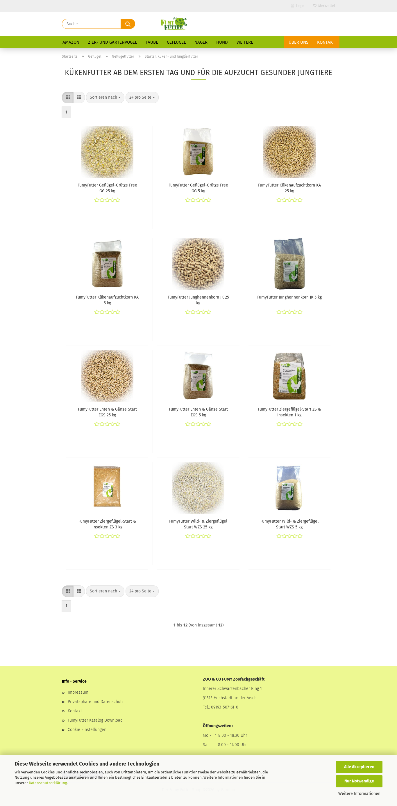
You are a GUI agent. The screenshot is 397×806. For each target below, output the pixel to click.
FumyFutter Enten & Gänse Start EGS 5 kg (198, 412)
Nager (201, 42)
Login (299, 6)
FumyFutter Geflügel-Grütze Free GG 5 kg (198, 188)
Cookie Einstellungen (87, 729)
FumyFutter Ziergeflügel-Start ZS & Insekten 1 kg (289, 412)
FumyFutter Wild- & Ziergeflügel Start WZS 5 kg (289, 524)
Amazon (70, 42)
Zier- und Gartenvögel (112, 42)
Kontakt (326, 42)
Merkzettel (325, 6)
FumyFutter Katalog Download (95, 720)
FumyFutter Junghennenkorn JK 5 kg (289, 297)
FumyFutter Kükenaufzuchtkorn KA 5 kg (107, 300)
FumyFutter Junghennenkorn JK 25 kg (198, 300)
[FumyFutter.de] (173, 24)
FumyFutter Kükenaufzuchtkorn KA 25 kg (289, 188)
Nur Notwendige (359, 781)
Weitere (245, 42)
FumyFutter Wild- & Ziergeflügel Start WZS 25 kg (198, 524)
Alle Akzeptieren (359, 766)
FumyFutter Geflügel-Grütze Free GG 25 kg (107, 188)
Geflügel (176, 42)
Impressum (78, 692)
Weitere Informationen (359, 793)
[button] (68, 97)
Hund (222, 42)
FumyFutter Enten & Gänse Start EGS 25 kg (107, 412)
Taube (152, 42)
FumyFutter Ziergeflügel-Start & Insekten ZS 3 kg (107, 524)
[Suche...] (128, 24)
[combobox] (105, 97)
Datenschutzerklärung (48, 783)
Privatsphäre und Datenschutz (96, 701)
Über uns (298, 42)
